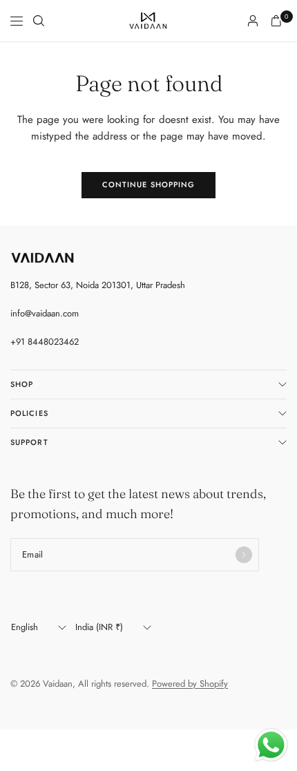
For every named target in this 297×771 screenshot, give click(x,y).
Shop (21, 384)
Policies (29, 413)
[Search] (39, 21)
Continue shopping (148, 184)
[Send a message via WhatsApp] (271, 745)
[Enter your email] (244, 554)
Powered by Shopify (190, 683)
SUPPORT (29, 442)
